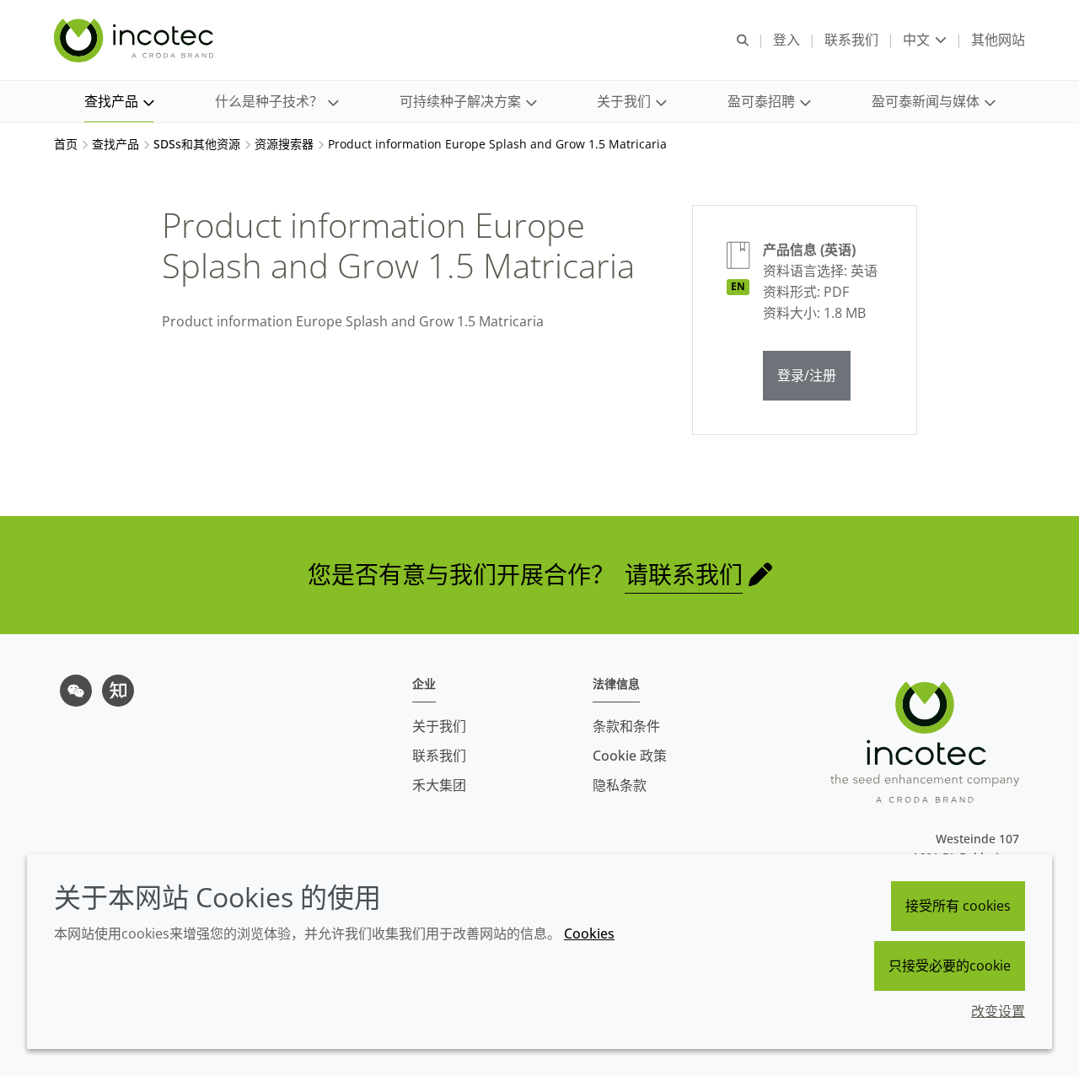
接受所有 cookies (958, 905)
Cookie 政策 (630, 755)
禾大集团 (439, 785)
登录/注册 (806, 375)
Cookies (589, 933)
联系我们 (439, 755)
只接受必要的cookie (949, 965)
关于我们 (439, 726)
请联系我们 (684, 574)
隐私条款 (620, 785)
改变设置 (998, 1011)
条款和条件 (626, 726)
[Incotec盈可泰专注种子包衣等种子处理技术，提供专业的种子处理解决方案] (135, 40)
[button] (118, 101)
